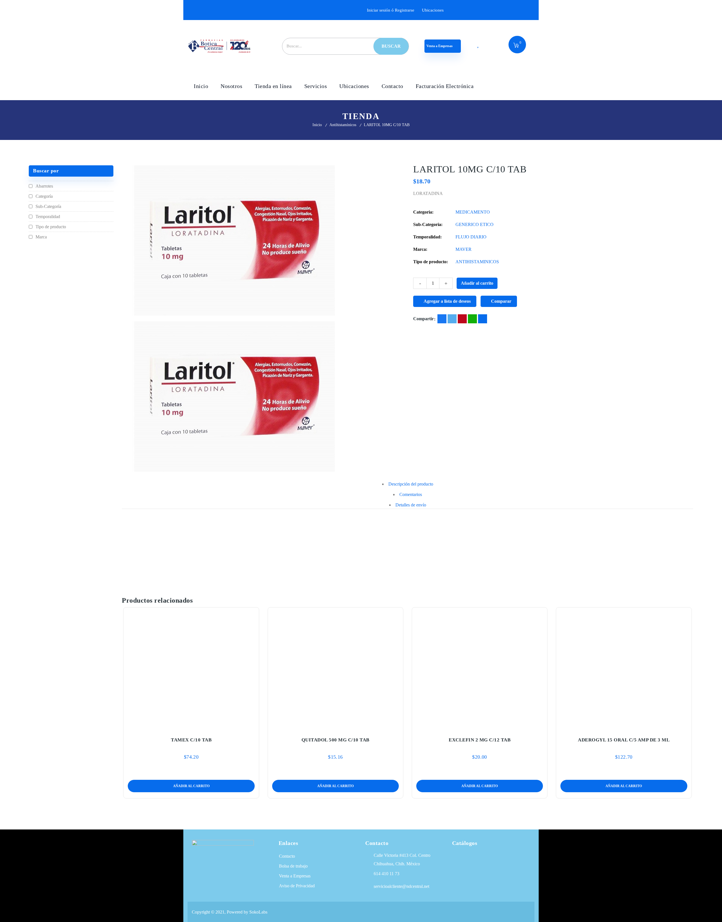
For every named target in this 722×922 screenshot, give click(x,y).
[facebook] (441, 318)
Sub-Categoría (48, 206)
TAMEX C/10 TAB (191, 740)
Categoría (44, 196)
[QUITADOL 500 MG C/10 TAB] (335, 668)
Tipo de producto (51, 226)
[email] (482, 318)
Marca (41, 236)
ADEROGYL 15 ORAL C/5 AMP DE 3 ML (624, 740)
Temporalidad (48, 216)
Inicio (317, 125)
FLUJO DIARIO (471, 236)
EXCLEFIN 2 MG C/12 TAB (479, 740)
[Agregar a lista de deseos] (191, 726)
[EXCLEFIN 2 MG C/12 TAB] (479, 668)
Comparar (501, 301)
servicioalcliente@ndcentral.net (401, 886)
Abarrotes (44, 186)
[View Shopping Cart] (516, 45)
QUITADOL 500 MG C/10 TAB (335, 740)
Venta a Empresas (440, 46)
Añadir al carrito (477, 283)
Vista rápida (203, 726)
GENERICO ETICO (474, 224)
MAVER (463, 249)
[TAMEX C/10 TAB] (191, 668)
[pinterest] (462, 318)
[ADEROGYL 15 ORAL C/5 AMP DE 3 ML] (624, 668)
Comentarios (410, 494)
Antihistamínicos (342, 125)
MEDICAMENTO (472, 212)
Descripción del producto (410, 484)
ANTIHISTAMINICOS (477, 261)
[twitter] (452, 318)
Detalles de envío (410, 504)
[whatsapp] (472, 318)
